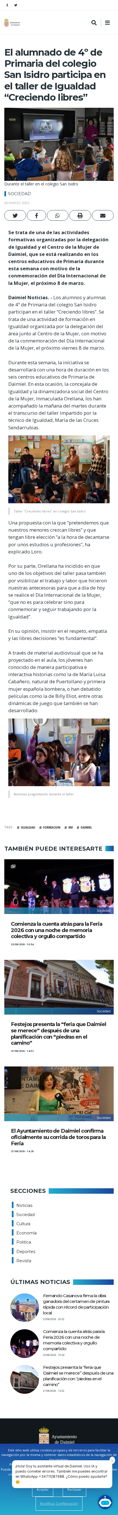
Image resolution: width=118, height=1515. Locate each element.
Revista (23, 1260)
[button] (15, 215)
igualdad (28, 827)
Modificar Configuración (59, 1503)
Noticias (24, 1205)
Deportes (25, 1251)
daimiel (86, 827)
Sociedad (19, 193)
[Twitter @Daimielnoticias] (16, 5)
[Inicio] (12, 22)
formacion (51, 827)
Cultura (23, 1223)
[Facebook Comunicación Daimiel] (7, 5)
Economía (26, 1233)
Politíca (23, 1242)
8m (70, 827)
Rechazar (74, 1489)
